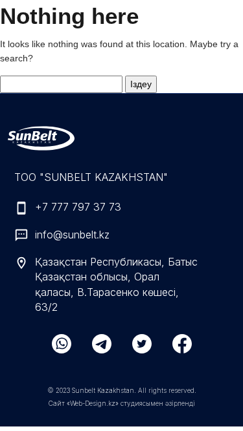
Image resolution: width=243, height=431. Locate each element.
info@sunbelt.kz (72, 234)
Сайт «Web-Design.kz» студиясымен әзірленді (122, 403)
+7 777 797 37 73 (78, 206)
